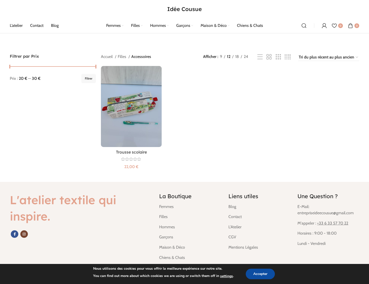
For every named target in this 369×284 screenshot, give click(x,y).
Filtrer (88, 78)
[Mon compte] (324, 26)
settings (226, 276)
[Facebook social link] (14, 234)
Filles (122, 56)
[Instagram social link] (24, 234)
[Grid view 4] (288, 57)
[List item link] (190, 206)
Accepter (260, 273)
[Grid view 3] (278, 57)
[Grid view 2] (269, 57)
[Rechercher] (304, 26)
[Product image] (131, 106)
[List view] (260, 57)
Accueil (107, 56)
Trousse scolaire (131, 152)
